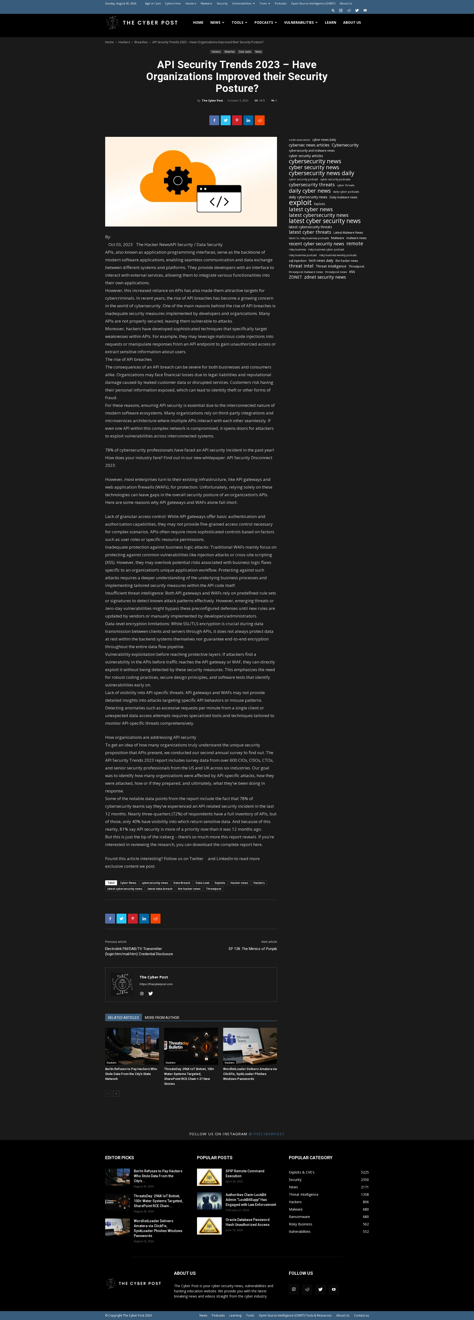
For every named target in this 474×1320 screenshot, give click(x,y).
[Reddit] (349, 10)
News (215, 22)
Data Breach (182, 883)
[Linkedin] (248, 120)
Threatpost (213, 888)
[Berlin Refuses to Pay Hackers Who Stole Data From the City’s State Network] (132, 1046)
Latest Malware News (348, 232)
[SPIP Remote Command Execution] (209, 1177)
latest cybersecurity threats (310, 227)
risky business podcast (303, 255)
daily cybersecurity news (308, 197)
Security (222, 3)
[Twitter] (357, 10)
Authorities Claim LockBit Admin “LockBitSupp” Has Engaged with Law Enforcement (251, 1200)
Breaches (141, 42)
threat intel (301, 265)
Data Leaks (245, 51)
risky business (297, 249)
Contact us (361, 1315)
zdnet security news (325, 277)
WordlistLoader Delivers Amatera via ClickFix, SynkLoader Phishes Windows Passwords (250, 1074)
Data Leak (202, 883)
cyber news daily (324, 140)
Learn (330, 22)
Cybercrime (173, 3)
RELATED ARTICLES (123, 1018)
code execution (299, 140)
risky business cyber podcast (326, 249)
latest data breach (160, 888)
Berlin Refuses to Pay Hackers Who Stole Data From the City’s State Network (131, 1074)
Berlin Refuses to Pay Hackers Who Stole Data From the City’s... (158, 1176)
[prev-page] (108, 1094)
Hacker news (239, 883)
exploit (300, 202)
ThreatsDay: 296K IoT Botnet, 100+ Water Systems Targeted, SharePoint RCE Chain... (158, 1201)
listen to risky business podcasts (309, 238)
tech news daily (321, 260)
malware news (356, 238)
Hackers (190, 3)
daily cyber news (310, 190)
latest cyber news (311, 209)
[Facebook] (214, 120)
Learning (235, 1315)
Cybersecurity (345, 144)
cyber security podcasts (335, 179)
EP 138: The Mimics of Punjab (253, 949)
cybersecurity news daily (321, 173)
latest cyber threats (310, 232)
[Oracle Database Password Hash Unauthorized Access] (209, 1226)
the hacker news (189, 888)
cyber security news (314, 167)
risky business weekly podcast (337, 255)
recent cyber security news (316, 243)
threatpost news (336, 272)
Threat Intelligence (331, 266)
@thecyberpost (267, 1133)
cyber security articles (306, 155)
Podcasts (280, 3)
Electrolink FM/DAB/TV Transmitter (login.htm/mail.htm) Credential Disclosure (139, 951)
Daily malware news (343, 197)
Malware (206, 3)
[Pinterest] (237, 120)
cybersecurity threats (312, 184)
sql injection (298, 260)
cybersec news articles (309, 145)
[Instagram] (340, 10)
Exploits (220, 883)
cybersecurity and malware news (312, 150)
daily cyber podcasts (346, 191)
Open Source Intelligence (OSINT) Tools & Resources (295, 1315)
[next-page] (116, 1094)
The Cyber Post (212, 100)
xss (352, 271)
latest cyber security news (325, 220)
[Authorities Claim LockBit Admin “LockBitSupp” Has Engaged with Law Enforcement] (209, 1201)
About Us (346, 3)
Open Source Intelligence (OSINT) (313, 3)
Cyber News (128, 883)
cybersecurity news (155, 883)
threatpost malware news (306, 272)
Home (198, 22)
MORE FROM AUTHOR (162, 1018)
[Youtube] (365, 10)
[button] (333, 10)
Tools (263, 3)
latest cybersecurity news (124, 888)
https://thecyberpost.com (156, 984)
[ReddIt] (260, 120)
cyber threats (345, 185)
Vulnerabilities (241, 3)
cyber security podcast (303, 179)
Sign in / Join (153, 3)
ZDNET (295, 277)
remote (354, 243)
